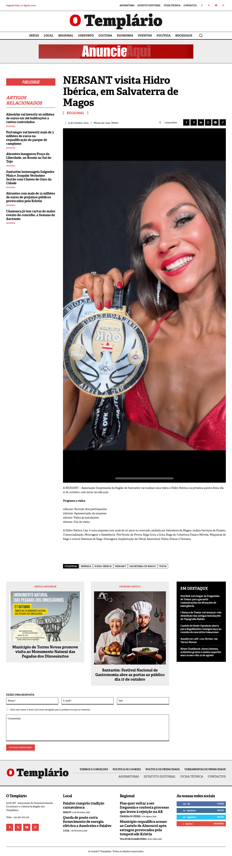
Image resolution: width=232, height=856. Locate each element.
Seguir (220, 810)
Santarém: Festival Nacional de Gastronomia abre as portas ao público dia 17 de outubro (130, 675)
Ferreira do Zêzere (130, 816)
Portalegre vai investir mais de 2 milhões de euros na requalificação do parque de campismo (30, 138)
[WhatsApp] (208, 122)
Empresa (86, 566)
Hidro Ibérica (103, 566)
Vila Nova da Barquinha (133, 839)
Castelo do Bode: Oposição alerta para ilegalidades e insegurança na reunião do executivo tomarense (200, 629)
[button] (201, 35)
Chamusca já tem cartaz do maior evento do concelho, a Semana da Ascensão (30, 215)
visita (163, 566)
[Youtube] (216, 5)
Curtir (220, 804)
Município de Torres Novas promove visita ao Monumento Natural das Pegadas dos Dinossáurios (45, 652)
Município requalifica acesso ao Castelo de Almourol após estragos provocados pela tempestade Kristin (143, 827)
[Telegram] (215, 122)
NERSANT (120, 566)
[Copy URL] (223, 122)
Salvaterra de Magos (142, 566)
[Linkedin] (201, 122)
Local (66, 830)
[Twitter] (209, 5)
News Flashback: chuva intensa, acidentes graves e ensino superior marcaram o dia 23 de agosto (200, 652)
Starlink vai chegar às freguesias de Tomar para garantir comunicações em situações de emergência (200, 600)
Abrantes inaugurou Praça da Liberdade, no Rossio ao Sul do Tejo (28, 158)
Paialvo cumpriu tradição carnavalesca (83, 805)
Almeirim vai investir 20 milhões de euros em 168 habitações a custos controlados (30, 118)
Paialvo (67, 812)
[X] (193, 122)
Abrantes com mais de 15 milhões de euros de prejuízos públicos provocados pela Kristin (30, 197)
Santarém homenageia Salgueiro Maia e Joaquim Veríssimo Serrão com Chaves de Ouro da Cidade (30, 177)
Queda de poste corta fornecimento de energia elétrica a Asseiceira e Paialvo (87, 821)
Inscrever (219, 824)
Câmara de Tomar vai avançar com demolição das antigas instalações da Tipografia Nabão (200, 616)
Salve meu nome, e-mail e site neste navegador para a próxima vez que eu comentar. (50, 709)
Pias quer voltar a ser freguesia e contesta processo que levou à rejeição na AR (144, 807)
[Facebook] (202, 5)
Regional (10, 126)
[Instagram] (223, 5)
